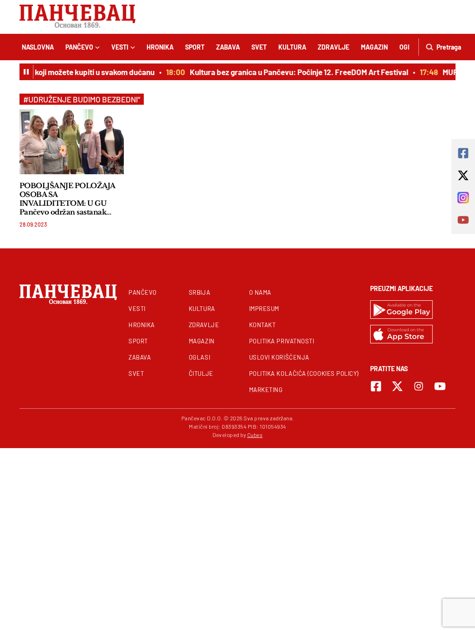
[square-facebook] (376, 386)
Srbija (199, 292)
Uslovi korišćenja (279, 357)
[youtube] (440, 386)
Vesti (119, 47)
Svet (259, 47)
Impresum (264, 308)
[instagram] (418, 386)
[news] (71, 141)
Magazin (374, 47)
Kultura (292, 47)
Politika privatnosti (282, 341)
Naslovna (38, 47)
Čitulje (201, 373)
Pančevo (79, 47)
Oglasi (199, 357)
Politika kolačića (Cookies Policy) (304, 373)
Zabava (228, 47)
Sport (195, 47)
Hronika (160, 47)
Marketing (266, 389)
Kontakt (262, 325)
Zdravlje (333, 47)
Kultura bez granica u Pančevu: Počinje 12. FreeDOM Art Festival (296, 71)
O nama (260, 292)
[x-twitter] (397, 386)
